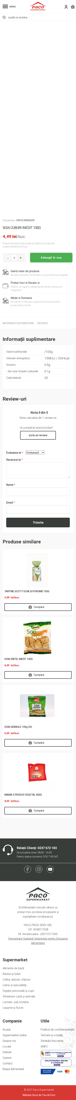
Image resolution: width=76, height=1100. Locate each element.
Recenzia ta (14, 459)
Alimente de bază (13, 968)
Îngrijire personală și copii (18, 990)
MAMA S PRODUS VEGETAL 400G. (23, 794)
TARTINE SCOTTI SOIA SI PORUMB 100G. (27, 591)
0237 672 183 (47, 848)
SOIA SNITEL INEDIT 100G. (18, 659)
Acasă (7, 1029)
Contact (8, 1063)
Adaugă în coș (51, 257)
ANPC (44, 1046)
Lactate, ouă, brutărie (16, 1002)
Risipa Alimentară (13, 1069)
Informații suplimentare (18, 323)
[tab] (18, 323)
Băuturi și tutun (12, 974)
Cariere (7, 1057)
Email (10, 502)
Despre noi (9, 1041)
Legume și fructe (13, 1007)
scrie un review (38, 435)
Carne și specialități (15, 985)
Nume (10, 484)
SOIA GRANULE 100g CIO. (18, 726)
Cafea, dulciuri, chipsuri (16, 979)
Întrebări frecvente (52, 1041)
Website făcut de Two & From (38, 1095)
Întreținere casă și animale (19, 996)
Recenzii (42, 323)
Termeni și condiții (52, 1035)
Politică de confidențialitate (57, 1029)
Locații (7, 1046)
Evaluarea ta (14, 452)
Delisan (7, 1052)
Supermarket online (15, 1035)
